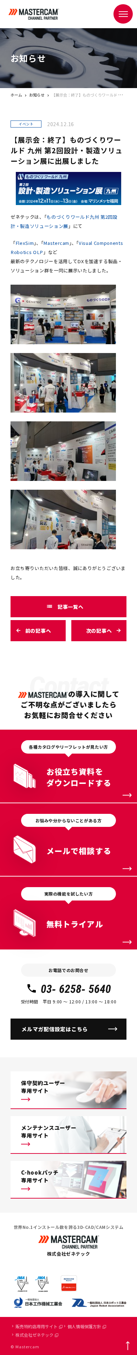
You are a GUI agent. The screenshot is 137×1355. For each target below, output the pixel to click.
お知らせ (37, 95)
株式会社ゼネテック (34, 1335)
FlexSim (24, 243)
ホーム (16, 95)
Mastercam (56, 243)
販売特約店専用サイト (36, 1326)
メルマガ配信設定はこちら (54, 1029)
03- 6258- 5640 (76, 989)
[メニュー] (123, 14)
